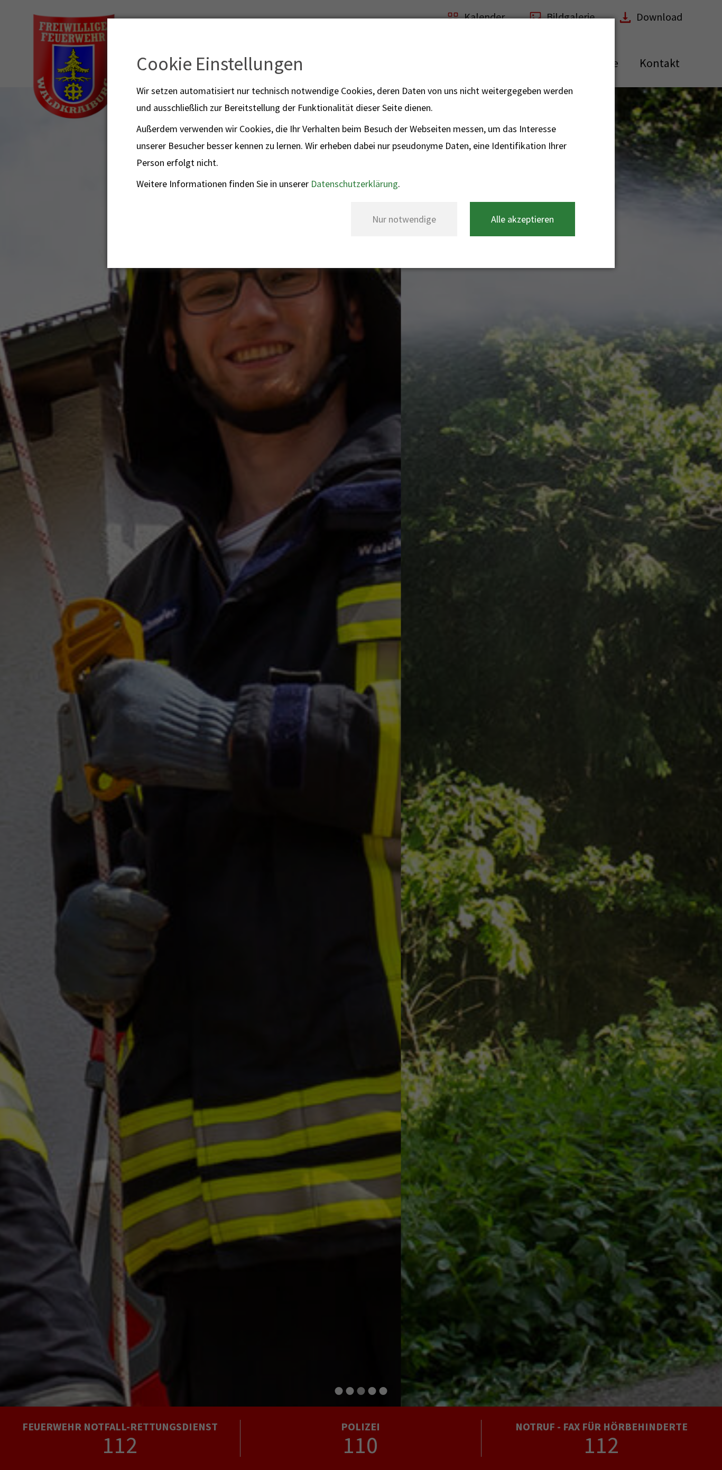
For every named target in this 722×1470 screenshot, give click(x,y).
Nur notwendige (404, 219)
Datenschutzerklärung (354, 184)
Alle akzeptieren (522, 219)
